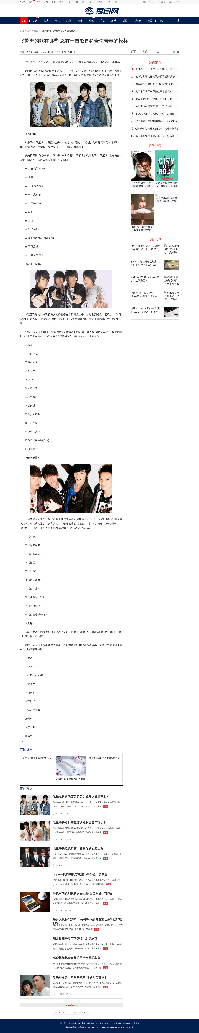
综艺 (108, 2)
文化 (53, 2)
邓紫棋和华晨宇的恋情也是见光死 (75, 938)
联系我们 (135, 1023)
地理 (61, 2)
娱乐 (84, 2)
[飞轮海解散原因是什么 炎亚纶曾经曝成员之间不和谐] (35, 814)
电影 (116, 2)
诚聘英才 (108, 1023)
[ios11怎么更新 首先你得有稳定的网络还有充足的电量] (171, 316)
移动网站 (126, 1023)
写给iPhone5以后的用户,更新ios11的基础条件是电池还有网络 (145, 311)
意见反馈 (117, 1023)
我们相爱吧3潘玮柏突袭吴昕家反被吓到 (156, 121)
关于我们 (63, 1023)
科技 (68, 2)
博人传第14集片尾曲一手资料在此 (153, 99)
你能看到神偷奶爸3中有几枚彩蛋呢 (154, 84)
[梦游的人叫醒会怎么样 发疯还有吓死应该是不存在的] (71, 775)
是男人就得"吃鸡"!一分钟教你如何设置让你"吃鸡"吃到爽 (145, 249)
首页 (23, 20)
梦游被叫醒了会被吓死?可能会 (70, 778)
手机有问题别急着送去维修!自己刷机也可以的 (83, 893)
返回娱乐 (81, 1012)
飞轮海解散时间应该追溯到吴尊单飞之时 (79, 822)
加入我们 (176, 2)
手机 (76, 2)
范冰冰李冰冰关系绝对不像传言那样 (154, 113)
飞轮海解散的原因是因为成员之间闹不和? (80, 796)
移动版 (163, 2)
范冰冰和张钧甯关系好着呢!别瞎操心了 (156, 76)
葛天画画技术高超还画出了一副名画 (154, 136)
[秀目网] (102, 11)
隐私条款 (90, 1023)
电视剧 (99, 2)
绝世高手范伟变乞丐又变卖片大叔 (153, 69)
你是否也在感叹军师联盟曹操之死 (153, 106)
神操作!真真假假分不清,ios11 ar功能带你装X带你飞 (145, 296)
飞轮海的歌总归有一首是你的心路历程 (78, 848)
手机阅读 (175, 52)
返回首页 (62, 1012)
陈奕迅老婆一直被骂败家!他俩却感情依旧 (80, 977)
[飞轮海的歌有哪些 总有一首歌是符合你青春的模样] (35, 866)
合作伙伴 (99, 1023)
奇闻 (46, 2)
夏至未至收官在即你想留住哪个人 (153, 91)
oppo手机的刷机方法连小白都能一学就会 (80, 874)
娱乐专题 (150, 2)
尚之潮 (29, 52)
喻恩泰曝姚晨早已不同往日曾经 (104, 758)
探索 (30, 2)
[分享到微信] (146, 51)
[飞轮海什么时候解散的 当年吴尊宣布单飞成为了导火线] (35, 840)
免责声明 (81, 1023)
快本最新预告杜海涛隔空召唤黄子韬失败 (157, 128)
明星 (91, 2)
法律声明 (72, 1023)
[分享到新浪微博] (134, 51)
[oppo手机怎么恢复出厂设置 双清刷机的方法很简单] (35, 911)
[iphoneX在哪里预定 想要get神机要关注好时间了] (171, 269)
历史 (38, 2)
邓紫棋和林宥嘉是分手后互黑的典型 (76, 958)
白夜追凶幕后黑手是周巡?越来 (37, 758)
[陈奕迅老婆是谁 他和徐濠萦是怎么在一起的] (35, 995)
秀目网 (22, 2)
